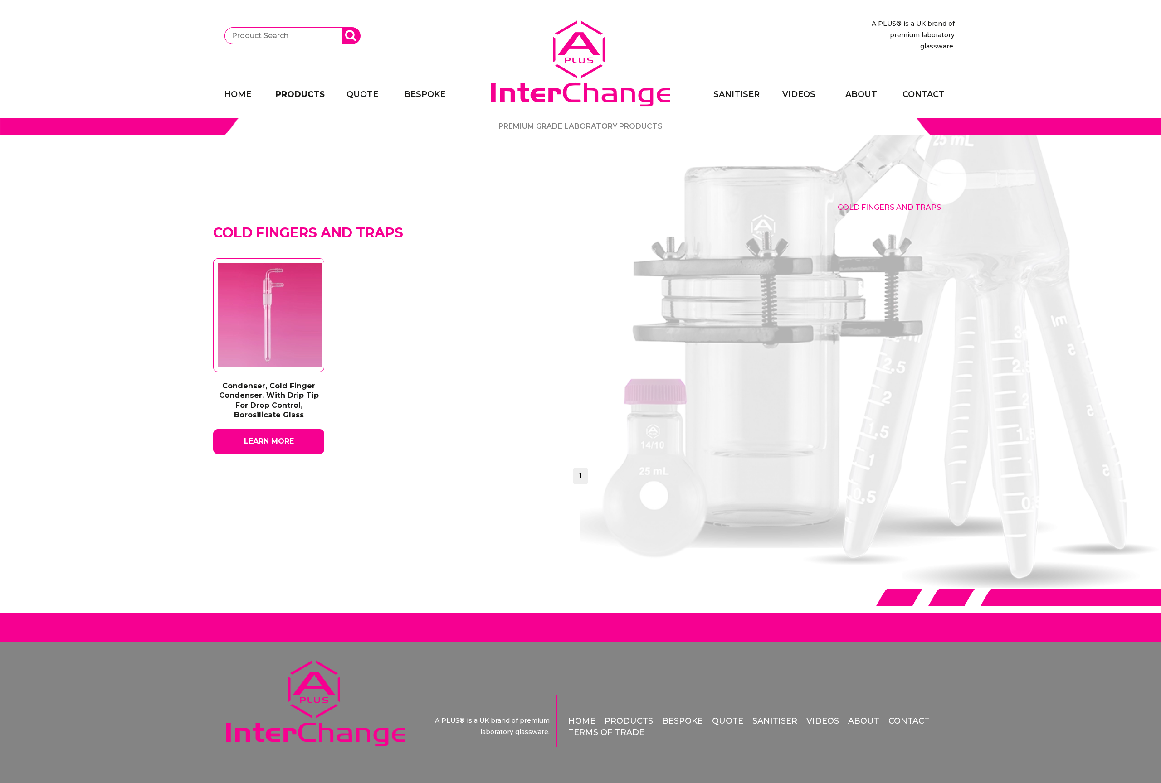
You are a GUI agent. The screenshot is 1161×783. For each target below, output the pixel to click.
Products (300, 94)
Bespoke (424, 94)
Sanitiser (736, 94)
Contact (923, 94)
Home (237, 94)
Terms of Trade (606, 732)
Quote (362, 94)
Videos (798, 94)
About (861, 94)
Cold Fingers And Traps (889, 207)
